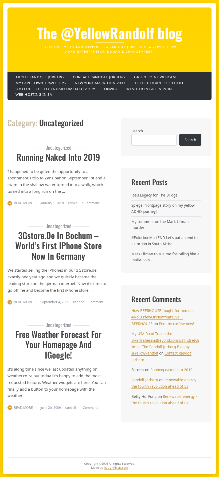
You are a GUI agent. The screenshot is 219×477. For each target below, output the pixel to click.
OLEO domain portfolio (159, 82)
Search (137, 131)
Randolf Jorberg (144, 380)
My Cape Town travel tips (40, 82)
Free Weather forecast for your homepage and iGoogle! (58, 344)
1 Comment (90, 203)
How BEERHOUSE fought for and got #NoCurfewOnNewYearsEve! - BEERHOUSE (162, 317)
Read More (23, 203)
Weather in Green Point (150, 88)
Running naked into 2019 (58, 157)
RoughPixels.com (116, 468)
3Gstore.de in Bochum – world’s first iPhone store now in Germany (58, 245)
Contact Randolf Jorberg (99, 77)
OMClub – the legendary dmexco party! (55, 88)
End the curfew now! (176, 323)
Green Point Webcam (155, 77)
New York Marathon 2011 (100, 82)
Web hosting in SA (33, 94)
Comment (95, 302)
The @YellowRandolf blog (109, 32)
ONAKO (111, 88)
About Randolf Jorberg (39, 77)
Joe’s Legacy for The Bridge (154, 195)
